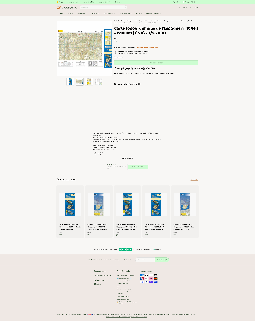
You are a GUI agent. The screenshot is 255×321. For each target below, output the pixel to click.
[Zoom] (84, 48)
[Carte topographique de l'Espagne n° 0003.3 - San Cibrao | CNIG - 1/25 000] (185, 211)
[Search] (125, 7)
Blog (118, 286)
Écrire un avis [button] (138, 167)
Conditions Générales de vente (159, 314)
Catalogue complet (123, 299)
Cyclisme (94, 13)
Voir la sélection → (115, 2)
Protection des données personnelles (183, 314)
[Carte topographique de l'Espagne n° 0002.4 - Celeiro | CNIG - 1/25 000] (156, 211)
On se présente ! (122, 283)
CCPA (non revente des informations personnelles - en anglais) (126, 317)
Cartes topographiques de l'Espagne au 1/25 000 (131, 73)
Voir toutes (194, 180)
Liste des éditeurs (123, 296)
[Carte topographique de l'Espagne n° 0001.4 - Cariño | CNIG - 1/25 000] (70, 211)
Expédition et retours (124, 289)
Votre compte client (123, 281)
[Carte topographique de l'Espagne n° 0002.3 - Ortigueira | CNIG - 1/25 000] (127, 211)
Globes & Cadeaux (152, 13)
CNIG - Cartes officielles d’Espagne (161, 73)
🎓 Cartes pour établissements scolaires (127, 303)
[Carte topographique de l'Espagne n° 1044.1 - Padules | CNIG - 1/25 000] (156, 96)
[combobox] (177, 2)
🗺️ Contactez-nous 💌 (124, 278)
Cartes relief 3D (124, 13)
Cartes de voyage (65, 13)
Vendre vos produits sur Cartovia (124, 293)
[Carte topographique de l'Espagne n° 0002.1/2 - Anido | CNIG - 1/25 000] (98, 211)
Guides (138, 13)
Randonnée (81, 13)
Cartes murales (108, 13)
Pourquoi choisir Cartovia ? (126, 275)
